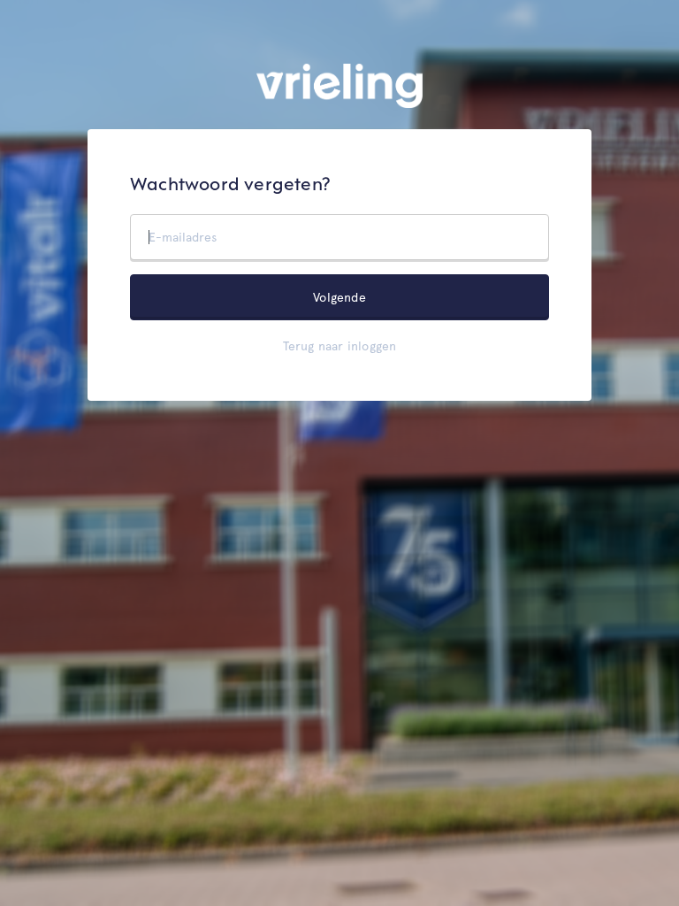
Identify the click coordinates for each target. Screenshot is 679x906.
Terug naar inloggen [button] (340, 346)
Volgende (339, 297)
